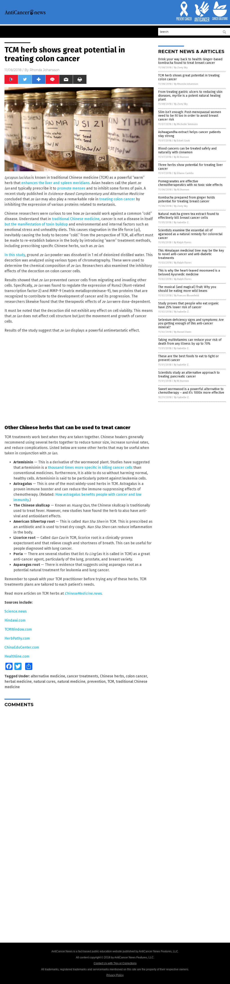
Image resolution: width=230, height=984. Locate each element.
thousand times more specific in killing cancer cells (90, 467)
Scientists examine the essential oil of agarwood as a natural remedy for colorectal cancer (190, 234)
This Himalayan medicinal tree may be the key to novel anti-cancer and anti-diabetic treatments (191, 254)
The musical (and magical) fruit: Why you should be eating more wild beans (187, 289)
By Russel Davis (182, 331)
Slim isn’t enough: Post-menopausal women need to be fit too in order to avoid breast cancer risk (189, 116)
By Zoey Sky (181, 67)
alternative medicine (48, 676)
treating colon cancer (117, 199)
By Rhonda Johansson (186, 84)
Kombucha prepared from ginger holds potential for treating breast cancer (186, 199)
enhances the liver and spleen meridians (55, 183)
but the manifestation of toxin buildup (36, 224)
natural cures (44, 681)
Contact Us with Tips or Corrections (115, 963)
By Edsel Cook (182, 140)
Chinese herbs (112, 676)
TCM (110, 681)
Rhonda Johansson (45, 70)
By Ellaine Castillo (184, 173)
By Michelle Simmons (186, 124)
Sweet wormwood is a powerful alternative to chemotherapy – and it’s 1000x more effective (191, 391)
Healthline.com (16, 656)
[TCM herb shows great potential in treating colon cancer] (25, 14)
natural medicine (71, 681)
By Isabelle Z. (181, 222)
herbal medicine (18, 681)
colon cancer (136, 676)
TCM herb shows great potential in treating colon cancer (189, 77)
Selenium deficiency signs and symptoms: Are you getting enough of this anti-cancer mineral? (191, 323)
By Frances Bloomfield (186, 295)
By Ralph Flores (182, 242)
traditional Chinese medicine (76, 219)
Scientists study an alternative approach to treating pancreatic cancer (189, 374)
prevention (96, 681)
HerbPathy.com (17, 638)
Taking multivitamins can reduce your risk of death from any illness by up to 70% (189, 342)
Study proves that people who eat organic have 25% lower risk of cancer (188, 305)
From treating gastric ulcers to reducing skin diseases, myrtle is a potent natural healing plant (190, 95)
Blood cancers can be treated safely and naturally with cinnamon (187, 150)
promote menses (71, 188)
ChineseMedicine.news (83, 593)
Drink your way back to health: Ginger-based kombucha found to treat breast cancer (190, 61)
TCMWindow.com (18, 629)
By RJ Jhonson (181, 157)
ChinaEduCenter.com (21, 647)
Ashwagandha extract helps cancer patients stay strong (189, 134)
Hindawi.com (15, 620)
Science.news (15, 611)
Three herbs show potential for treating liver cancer (190, 167)
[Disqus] (79, 767)
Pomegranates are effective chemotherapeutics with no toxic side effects (190, 183)
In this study (14, 255)
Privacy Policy (115, 975)
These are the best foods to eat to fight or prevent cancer (188, 358)
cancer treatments (82, 676)
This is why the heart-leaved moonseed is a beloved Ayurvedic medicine (189, 272)
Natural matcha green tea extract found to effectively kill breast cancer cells (188, 216)
